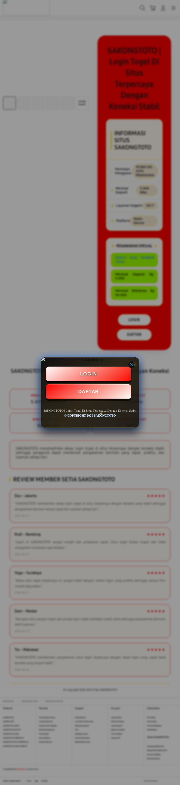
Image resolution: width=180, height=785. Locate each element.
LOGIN (88, 373)
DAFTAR (88, 391)
